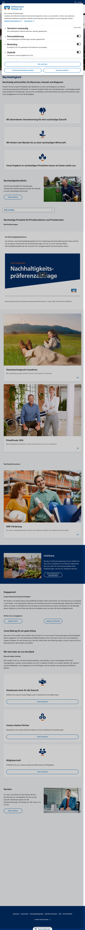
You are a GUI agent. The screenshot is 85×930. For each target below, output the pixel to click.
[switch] (79, 36)
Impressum (28, 21)
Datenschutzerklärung (12, 21)
